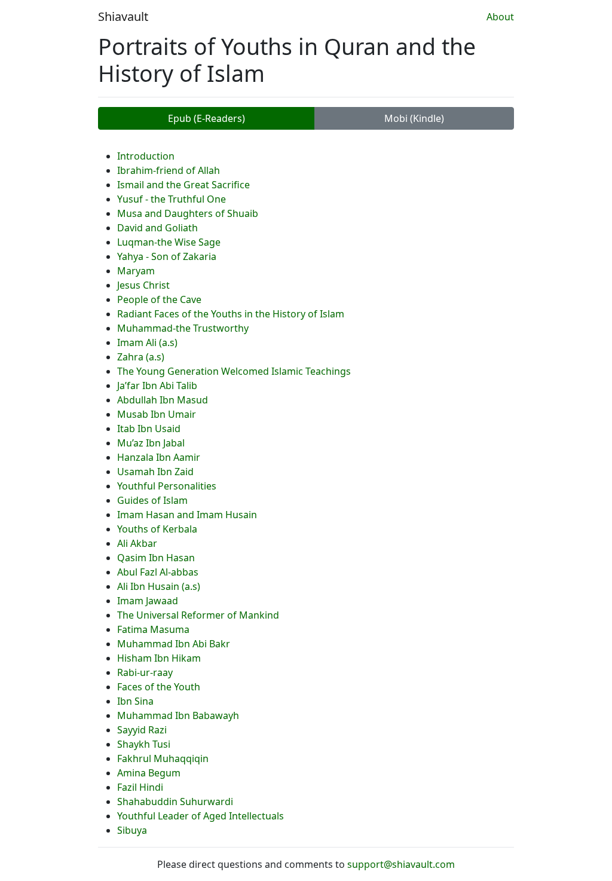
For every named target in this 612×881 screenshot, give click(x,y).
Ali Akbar (137, 543)
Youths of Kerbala (157, 529)
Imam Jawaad (147, 600)
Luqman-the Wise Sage (169, 242)
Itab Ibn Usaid (148, 428)
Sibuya (132, 830)
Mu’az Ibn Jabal (151, 442)
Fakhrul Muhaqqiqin (163, 758)
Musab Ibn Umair (156, 414)
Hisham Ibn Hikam (159, 658)
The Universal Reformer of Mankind (198, 615)
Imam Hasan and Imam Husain (187, 514)
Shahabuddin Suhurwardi (175, 801)
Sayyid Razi (142, 729)
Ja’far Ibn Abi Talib (157, 385)
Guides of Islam (152, 500)
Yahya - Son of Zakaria (166, 256)
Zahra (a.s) (140, 356)
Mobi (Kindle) (414, 118)
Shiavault (123, 16)
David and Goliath (157, 227)
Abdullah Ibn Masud (162, 399)
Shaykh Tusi (143, 744)
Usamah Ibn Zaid (155, 471)
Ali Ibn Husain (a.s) (158, 586)
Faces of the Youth (158, 686)
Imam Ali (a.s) (147, 342)
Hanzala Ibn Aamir (158, 457)
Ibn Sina (135, 701)
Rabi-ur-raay (145, 672)
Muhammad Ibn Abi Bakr (173, 643)
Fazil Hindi (140, 787)
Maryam (136, 270)
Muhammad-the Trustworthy (183, 328)
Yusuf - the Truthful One (171, 199)
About (500, 16)
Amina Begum (148, 772)
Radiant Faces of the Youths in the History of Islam (230, 313)
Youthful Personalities (166, 485)
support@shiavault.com (401, 864)
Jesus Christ (143, 285)
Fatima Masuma (153, 629)
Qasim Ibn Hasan (156, 557)
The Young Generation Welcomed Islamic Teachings (234, 371)
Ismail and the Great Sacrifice (183, 184)
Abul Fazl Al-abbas (157, 572)
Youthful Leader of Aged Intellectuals (200, 815)
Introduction (146, 156)
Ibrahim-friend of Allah (168, 170)
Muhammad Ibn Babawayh (178, 715)
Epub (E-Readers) (206, 118)
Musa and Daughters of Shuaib (187, 213)
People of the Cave (159, 299)
